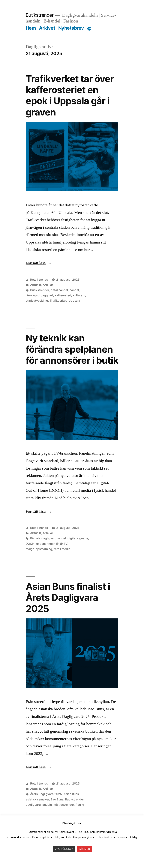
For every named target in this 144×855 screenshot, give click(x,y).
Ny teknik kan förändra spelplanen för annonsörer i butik (72, 349)
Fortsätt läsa (39, 263)
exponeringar (45, 544)
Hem (31, 28)
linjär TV (61, 544)
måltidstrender (63, 804)
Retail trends (39, 279)
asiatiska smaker (37, 799)
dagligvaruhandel (53, 538)
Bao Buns (57, 799)
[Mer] (89, 28)
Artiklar (48, 285)
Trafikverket (58, 300)
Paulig (80, 804)
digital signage (78, 538)
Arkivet (47, 28)
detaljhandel (59, 290)
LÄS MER (84, 849)
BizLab (35, 538)
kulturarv (79, 295)
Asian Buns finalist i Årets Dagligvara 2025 (68, 597)
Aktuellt (35, 285)
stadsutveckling (37, 300)
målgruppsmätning (39, 549)
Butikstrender (40, 15)
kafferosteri (63, 295)
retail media (62, 549)
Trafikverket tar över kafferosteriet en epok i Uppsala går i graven (70, 95)
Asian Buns (71, 794)
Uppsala (74, 300)
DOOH (30, 544)
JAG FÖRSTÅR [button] (64, 849)
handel (74, 290)
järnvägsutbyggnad (39, 295)
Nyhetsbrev (71, 28)
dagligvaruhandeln (39, 804)
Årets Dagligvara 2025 (46, 794)
